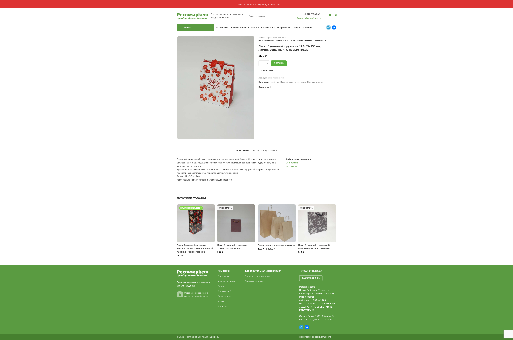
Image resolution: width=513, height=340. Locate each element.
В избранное (267, 70)
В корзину (279, 63)
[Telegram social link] (282, 87)
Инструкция (291, 166)
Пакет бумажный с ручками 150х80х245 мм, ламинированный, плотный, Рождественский (195, 248)
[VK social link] (279, 87)
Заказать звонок (311, 278)
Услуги (221, 301)
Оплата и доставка (265, 150)
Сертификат (292, 163)
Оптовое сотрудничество (257, 276)
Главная (262, 38)
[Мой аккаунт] (324, 16)
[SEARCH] (287, 16)
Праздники (271, 38)
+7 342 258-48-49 (312, 14)
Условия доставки (227, 281)
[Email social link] (273, 87)
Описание (242, 150)
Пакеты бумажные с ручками (293, 82)
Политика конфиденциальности (315, 337)
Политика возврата (254, 281)
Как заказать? (224, 291)
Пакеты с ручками (315, 82)
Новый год (282, 38)
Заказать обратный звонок (308, 18)
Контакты (222, 306)
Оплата (221, 286)
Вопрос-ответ (224, 296)
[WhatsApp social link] (276, 87)
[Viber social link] (285, 87)
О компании (224, 276)
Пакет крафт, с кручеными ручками (276, 245)
